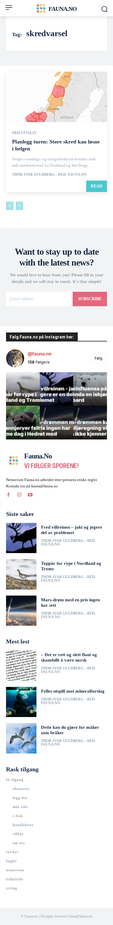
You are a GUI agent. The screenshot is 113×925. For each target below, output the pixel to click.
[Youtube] (30, 494)
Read (96, 186)
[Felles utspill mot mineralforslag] (21, 702)
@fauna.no (40, 354)
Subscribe (90, 299)
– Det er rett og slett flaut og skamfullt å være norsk (69, 657)
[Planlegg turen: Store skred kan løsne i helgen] (56, 97)
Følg (98, 358)
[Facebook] (8, 494)
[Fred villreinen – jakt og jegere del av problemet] (21, 538)
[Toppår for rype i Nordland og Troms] (21, 574)
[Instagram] (19, 494)
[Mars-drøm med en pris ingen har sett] (21, 611)
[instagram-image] (23, 389)
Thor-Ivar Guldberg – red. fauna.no (49, 174)
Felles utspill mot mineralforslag (73, 691)
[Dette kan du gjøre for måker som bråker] (21, 738)
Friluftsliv (24, 133)
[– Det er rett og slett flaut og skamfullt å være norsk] (21, 665)
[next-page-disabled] (19, 206)
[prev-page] (10, 206)
